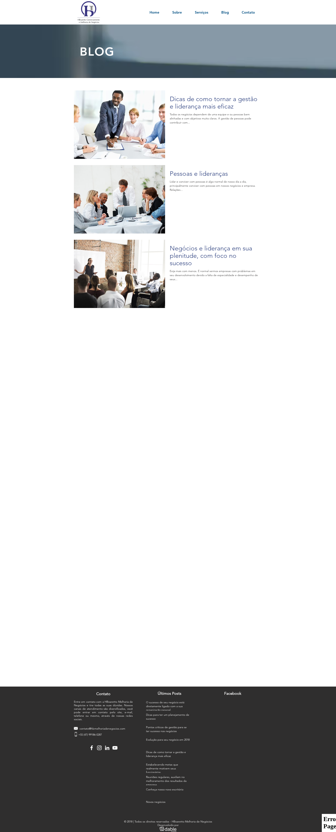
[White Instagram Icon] (99, 748)
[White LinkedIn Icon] (107, 748)
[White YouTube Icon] (115, 748)
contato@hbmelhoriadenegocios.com (102, 728)
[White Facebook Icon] (91, 748)
